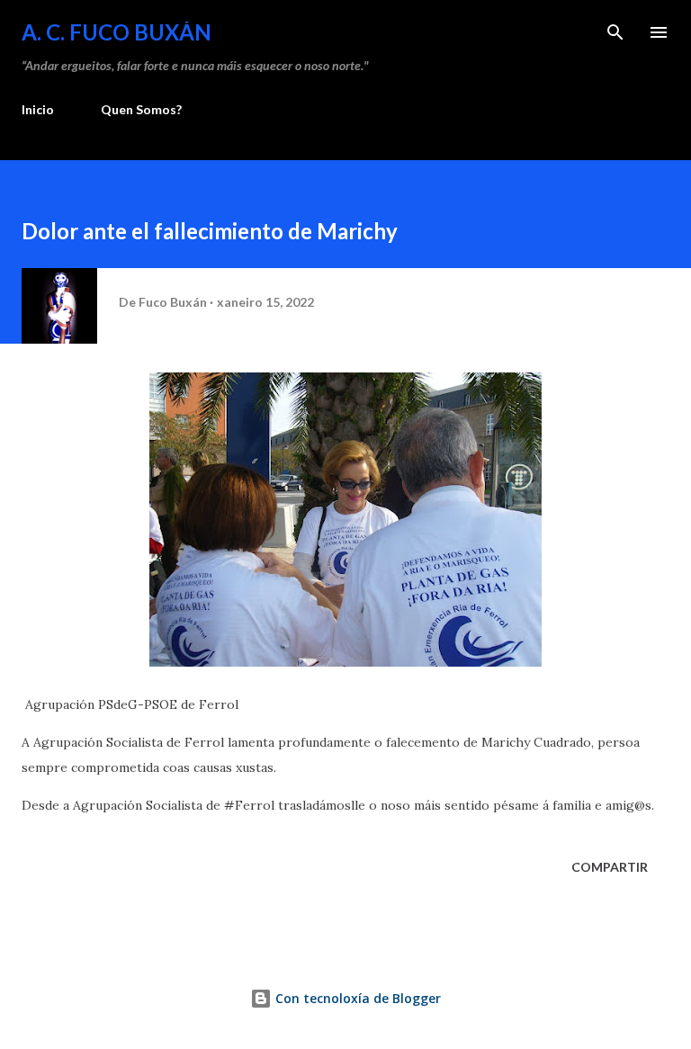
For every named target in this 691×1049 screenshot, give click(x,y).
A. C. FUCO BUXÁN (116, 32)
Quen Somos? (141, 109)
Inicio (38, 109)
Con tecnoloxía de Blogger (356, 998)
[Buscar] (615, 32)
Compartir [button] (609, 866)
